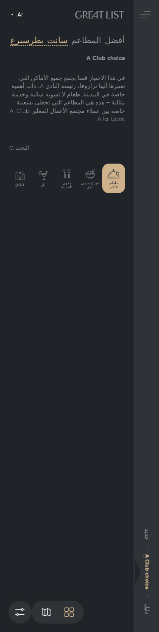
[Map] (46, 612)
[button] (11, 148)
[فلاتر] (19, 612)
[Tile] (69, 612)
